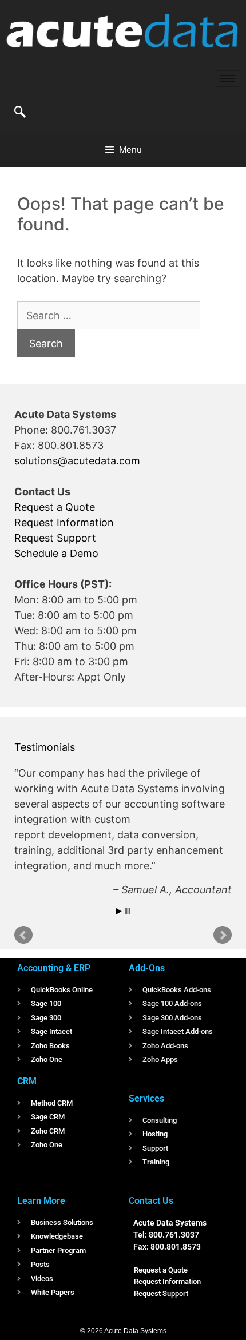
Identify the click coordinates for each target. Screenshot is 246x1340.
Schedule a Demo (56, 553)
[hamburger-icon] (227, 78)
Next (222, 935)
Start (119, 911)
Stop (127, 911)
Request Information (64, 522)
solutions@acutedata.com (77, 461)
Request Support (55, 538)
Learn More (41, 1200)
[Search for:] (108, 315)
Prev (23, 935)
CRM (27, 1081)
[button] (20, 112)
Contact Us (151, 1200)
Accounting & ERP (53, 968)
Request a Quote (54, 507)
